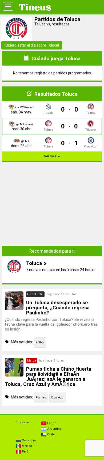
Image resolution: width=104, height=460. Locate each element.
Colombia (28, 440)
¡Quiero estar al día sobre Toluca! (32, 45)
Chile (50, 434)
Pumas (41, 397)
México (26, 446)
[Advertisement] (52, 199)
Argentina (54, 429)
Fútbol (40, 342)
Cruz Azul (57, 397)
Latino (51, 423)
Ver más (50, 156)
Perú (24, 451)
